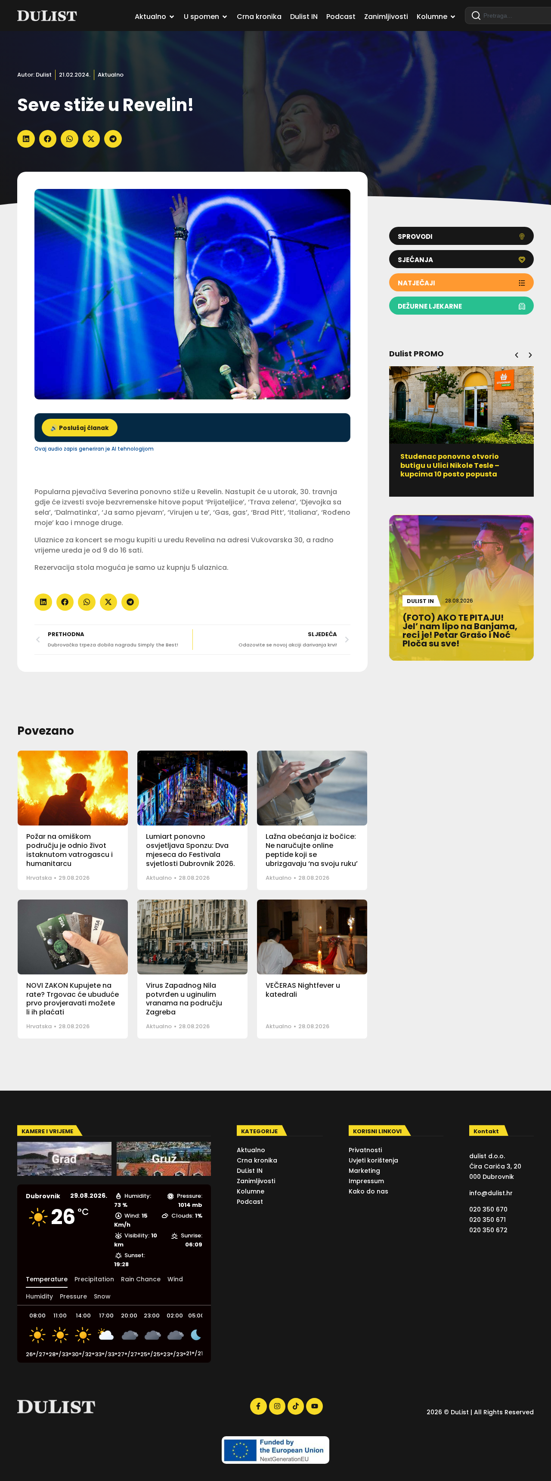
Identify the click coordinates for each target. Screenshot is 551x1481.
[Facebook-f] (258, 1406)
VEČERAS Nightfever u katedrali (303, 989)
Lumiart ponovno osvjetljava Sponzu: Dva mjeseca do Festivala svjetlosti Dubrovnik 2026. (190, 850)
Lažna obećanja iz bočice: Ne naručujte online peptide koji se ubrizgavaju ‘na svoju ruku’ (312, 850)
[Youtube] (314, 1406)
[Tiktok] (296, 1406)
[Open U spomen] (224, 17)
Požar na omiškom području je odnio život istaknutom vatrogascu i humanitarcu (69, 850)
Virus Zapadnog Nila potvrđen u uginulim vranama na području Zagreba (184, 998)
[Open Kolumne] (452, 17)
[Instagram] (277, 1406)
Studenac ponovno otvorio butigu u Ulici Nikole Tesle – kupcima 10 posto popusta (449, 465)
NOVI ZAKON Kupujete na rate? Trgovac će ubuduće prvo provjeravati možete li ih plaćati (72, 998)
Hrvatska (39, 878)
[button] (26, 139)
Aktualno (111, 75)
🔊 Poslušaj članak (79, 428)
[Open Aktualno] (171, 17)
